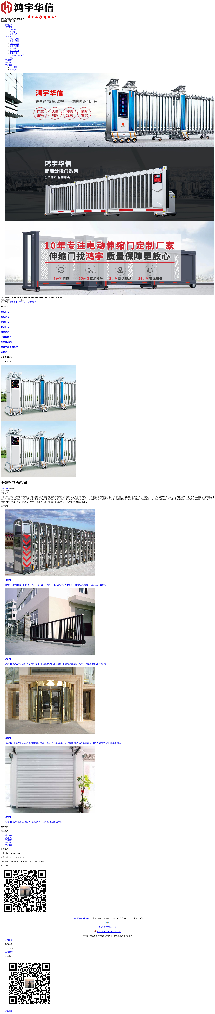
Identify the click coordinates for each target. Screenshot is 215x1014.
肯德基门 (13, 48)
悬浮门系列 (14, 41)
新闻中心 (9, 62)
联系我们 (9, 65)
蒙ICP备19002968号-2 (107, 927)
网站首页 (9, 25)
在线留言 (13, 67)
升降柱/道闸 (14, 53)
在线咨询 (4, 488)
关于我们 (9, 27)
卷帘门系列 (14, 46)
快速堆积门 (14, 51)
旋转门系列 (14, 44)
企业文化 (13, 32)
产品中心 (9, 37)
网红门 (12, 58)
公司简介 (13, 29)
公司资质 (13, 34)
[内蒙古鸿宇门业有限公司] (28, 14)
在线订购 (13, 70)
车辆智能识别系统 (17, 55)
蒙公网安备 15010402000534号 (109, 932)
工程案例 (9, 60)
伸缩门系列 (14, 39)
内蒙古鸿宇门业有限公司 (83, 918)
